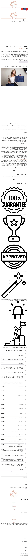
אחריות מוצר (14, 515)
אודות (26, 537)
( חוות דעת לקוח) (22, 48)
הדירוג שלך (25, 475)
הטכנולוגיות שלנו (14, 502)
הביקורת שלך (25, 477)
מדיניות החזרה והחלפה (24, 553)
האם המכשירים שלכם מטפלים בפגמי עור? (22, 159)
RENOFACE (21, 21)
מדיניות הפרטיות (14, 519)
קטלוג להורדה (14, 503)
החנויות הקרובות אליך (14, 506)
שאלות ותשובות (25, 551)
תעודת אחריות (14, 516)
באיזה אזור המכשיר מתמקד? (23, 162)
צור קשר (14, 522)
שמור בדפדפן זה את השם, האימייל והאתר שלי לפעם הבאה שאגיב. (18, 487)
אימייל (26, 484)
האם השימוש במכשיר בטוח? (23, 150)
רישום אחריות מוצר (24, 541)
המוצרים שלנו (25, 538)
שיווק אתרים (14, 509)
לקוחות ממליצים (25, 540)
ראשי (26, 535)
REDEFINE (18, 21)
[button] (14, 150)
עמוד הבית (27, 21)
